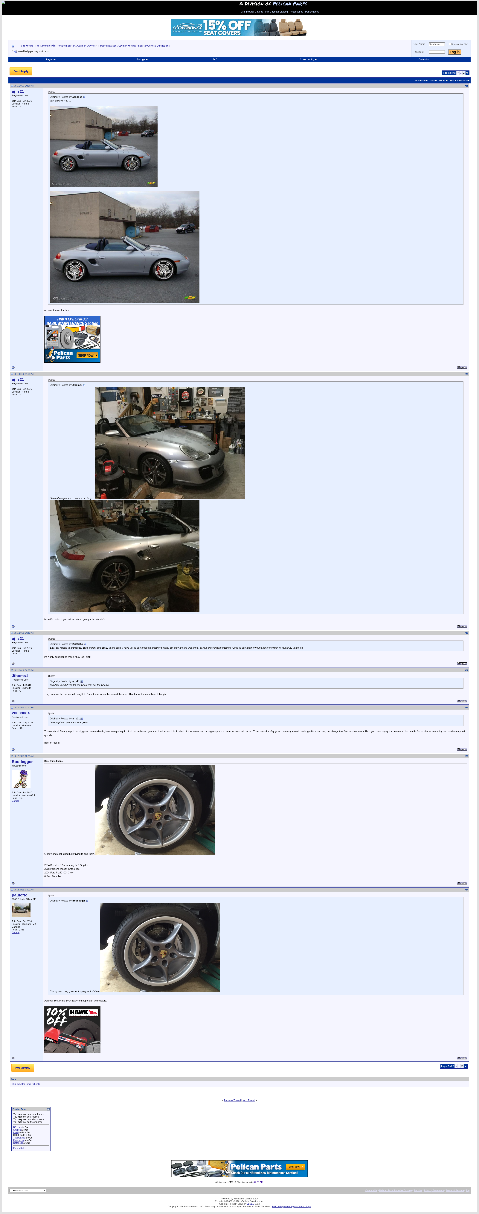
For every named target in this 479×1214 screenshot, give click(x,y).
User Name (419, 44)
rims (29, 1084)
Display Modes (458, 80)
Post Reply (20, 71)
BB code (17, 1127)
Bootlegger (22, 761)
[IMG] (16, 1132)
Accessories (296, 11)
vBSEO (250, 1204)
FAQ (215, 59)
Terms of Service (455, 1190)
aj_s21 (18, 91)
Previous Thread (232, 1100)
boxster (21, 1084)
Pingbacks (18, 1140)
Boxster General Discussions (154, 45)
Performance (312, 11)
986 (14, 1084)
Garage (141, 59)
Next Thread (248, 1100)
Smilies (17, 1130)
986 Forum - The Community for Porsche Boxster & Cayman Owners (58, 45)
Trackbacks (19, 1137)
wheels (36, 1084)
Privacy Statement (434, 1190)
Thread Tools (437, 80)
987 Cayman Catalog (276, 11)
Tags (13, 1079)
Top (467, 1190)
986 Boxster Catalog (252, 11)
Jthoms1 (20, 675)
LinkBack (420, 80)
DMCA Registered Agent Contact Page (291, 1206)
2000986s (21, 713)
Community (307, 59)
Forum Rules (19, 1148)
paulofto (20, 895)
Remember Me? (460, 44)
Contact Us (371, 1190)
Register (51, 59)
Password (419, 52)
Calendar (424, 59)
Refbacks (18, 1143)
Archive (418, 1190)
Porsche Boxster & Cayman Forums (117, 45)
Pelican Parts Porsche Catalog (395, 1190)
